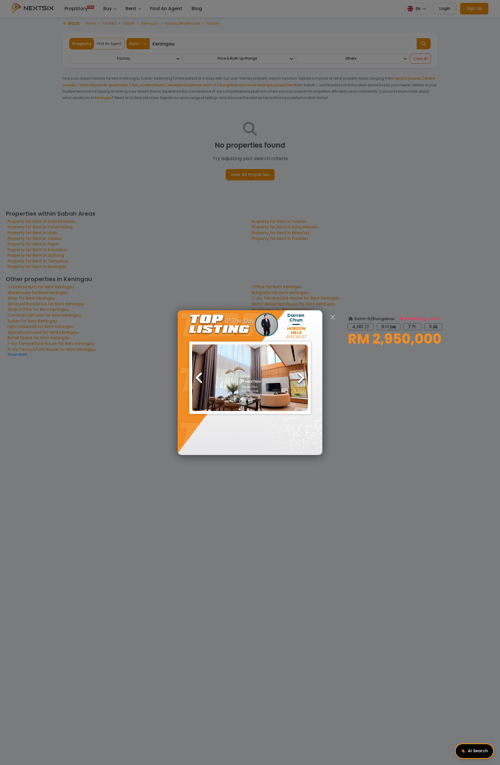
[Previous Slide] (199, 377)
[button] (250, 377)
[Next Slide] (300, 377)
